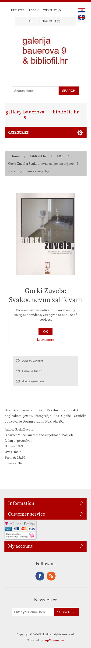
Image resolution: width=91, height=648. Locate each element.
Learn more (45, 340)
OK (45, 331)
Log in (33, 10)
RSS (51, 576)
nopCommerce (53, 640)
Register (17, 10)
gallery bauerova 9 (25, 115)
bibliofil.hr (66, 112)
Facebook (39, 576)
